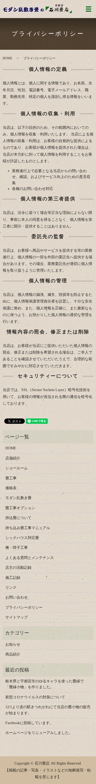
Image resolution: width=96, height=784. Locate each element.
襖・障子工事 (16, 548)
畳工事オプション (20, 508)
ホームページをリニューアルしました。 (39, 733)
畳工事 (11, 478)
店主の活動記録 (18, 568)
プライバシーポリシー (24, 607)
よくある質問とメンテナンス (29, 558)
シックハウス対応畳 (22, 538)
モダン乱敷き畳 (18, 498)
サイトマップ (16, 617)
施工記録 (12, 578)
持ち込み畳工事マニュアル (27, 528)
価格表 (11, 488)
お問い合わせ (16, 597)
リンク (11, 588)
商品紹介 (12, 654)
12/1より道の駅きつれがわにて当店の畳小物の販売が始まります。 (47, 710)
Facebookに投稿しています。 (29, 723)
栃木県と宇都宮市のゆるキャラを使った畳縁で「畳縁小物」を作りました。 (44, 684)
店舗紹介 (12, 458)
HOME (7, 58)
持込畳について (18, 518)
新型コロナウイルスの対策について (35, 697)
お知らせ (12, 644)
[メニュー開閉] (88, 9)
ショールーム (16, 468)
